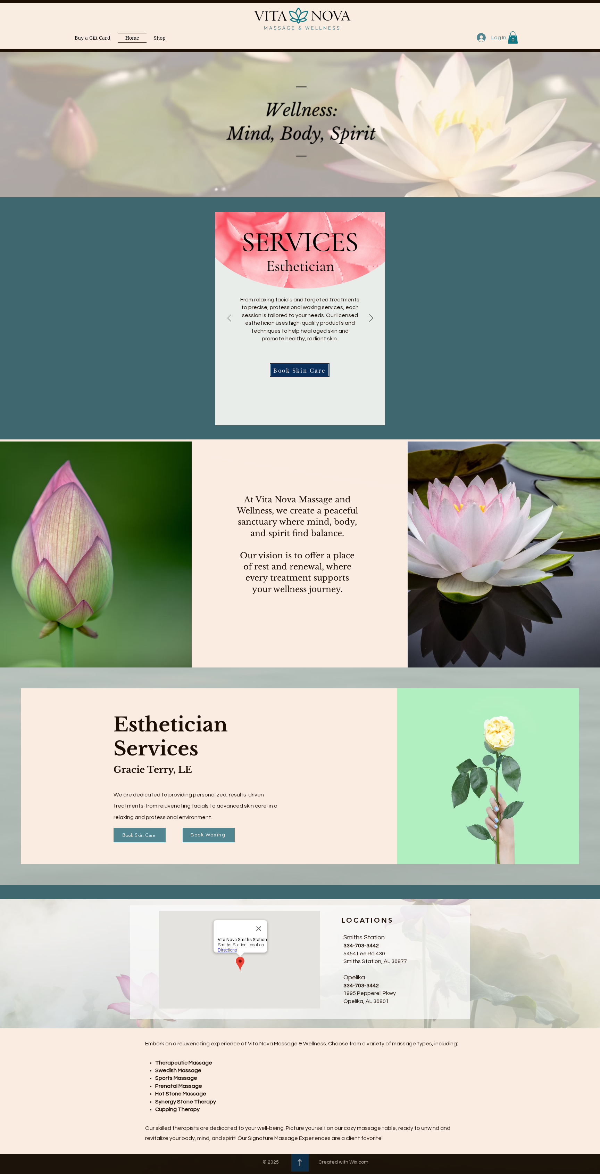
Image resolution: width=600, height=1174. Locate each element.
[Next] (371, 318)
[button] (513, 37)
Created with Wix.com (343, 1162)
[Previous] (229, 318)
